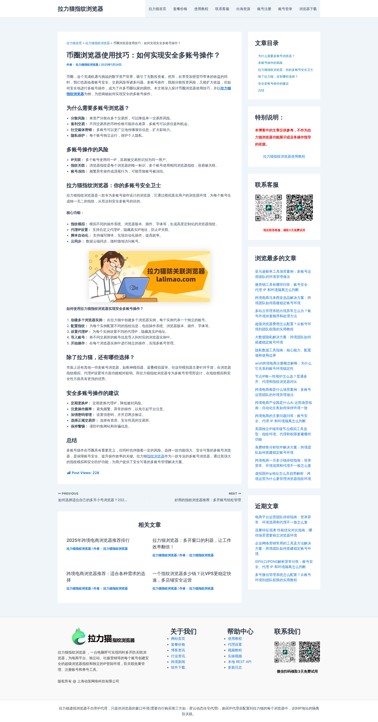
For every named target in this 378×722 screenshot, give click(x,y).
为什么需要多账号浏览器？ (276, 56)
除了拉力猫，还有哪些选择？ (278, 76)
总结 (261, 90)
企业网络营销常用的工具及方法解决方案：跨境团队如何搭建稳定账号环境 (283, 548)
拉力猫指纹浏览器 (80, 8)
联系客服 (222, 9)
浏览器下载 (308, 9)
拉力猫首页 (157, 9)
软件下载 (178, 667)
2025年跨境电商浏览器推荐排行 (98, 540)
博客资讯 (178, 650)
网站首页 (178, 638)
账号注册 (264, 9)
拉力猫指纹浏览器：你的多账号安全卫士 (285, 70)
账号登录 (285, 9)
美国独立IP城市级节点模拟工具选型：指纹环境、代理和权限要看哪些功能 (283, 434)
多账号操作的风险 (270, 63)
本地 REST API (239, 661)
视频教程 (235, 650)
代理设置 (235, 644)
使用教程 (201, 9)
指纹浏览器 (155, 456)
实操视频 (235, 656)
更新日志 (235, 667)
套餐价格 (180, 9)
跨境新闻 (178, 661)
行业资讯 (178, 656)
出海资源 (243, 9)
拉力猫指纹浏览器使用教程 (284, 156)
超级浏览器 (73, 663)
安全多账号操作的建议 (273, 83)
